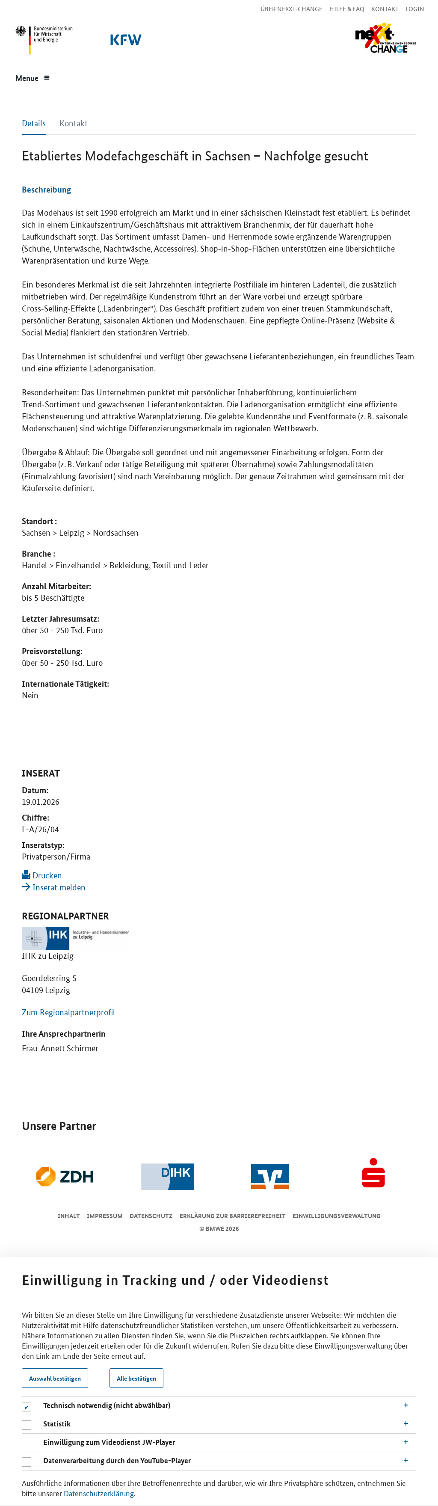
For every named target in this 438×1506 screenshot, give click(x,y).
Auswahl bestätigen (55, 1378)
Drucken (46, 875)
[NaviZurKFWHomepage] (124, 42)
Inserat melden (58, 887)
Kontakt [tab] (73, 123)
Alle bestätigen (136, 1378)
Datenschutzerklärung (99, 1493)
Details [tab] (34, 123)
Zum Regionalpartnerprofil (68, 1012)
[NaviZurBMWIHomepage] (42, 42)
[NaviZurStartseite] (385, 37)
